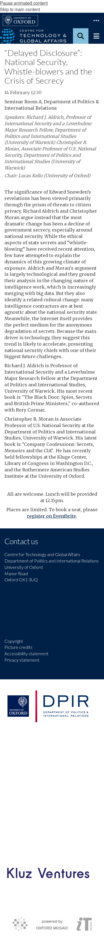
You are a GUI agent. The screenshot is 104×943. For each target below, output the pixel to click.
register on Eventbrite (51, 516)
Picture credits (18, 647)
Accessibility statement (26, 653)
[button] (96, 20)
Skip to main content (20, 9)
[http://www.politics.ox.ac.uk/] (47, 706)
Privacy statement (21, 659)
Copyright (13, 641)
